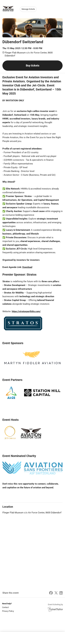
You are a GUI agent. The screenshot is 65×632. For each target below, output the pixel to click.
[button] (7, 607)
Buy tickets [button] (32, 65)
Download (27, 267)
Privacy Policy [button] (8, 611)
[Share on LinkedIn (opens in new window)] (61, 593)
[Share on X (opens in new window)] (56, 593)
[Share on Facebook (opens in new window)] (51, 593)
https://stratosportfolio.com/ (26, 311)
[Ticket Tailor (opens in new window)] (55, 609)
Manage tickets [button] (28, 9)
